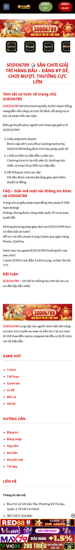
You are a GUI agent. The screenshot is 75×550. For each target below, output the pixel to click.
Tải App (12, 466)
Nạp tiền (13, 446)
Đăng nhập (14, 439)
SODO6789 (11, 106)
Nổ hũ (11, 403)
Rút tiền (12, 453)
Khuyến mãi (15, 459)
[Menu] (6, 7)
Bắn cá (11, 397)
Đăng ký (12, 432)
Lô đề (10, 390)
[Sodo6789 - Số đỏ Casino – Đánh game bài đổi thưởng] (24, 7)
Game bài (13, 383)
